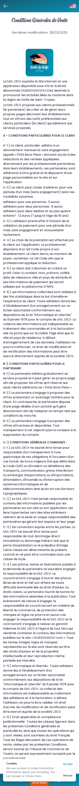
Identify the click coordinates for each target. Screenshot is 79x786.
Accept (68, 764)
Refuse (67, 776)
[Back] (5, 6)
